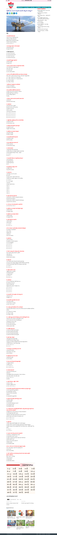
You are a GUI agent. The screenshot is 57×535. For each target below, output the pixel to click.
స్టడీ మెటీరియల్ (44, 7)
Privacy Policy (43, 534)
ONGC (18, 499)
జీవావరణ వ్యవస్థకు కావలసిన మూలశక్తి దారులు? (43, 27)
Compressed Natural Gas (13, 499)
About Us (37, 534)
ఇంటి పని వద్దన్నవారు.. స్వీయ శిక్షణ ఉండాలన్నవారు (43, 25)
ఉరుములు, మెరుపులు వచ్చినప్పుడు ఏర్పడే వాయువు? (12, 504)
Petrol (20, 499)
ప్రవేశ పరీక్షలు (33, 7)
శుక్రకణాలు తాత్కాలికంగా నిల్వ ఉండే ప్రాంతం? (29, 517)
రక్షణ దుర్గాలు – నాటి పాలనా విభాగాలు (30, 527)
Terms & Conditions (48, 534)
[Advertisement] (33, 4)
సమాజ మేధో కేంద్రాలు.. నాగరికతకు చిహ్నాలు (43, 31)
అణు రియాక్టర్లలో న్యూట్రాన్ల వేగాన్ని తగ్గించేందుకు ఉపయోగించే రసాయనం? (43, 18)
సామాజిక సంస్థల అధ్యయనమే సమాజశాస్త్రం (27, 503)
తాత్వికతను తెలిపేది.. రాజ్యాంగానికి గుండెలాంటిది (11, 517)
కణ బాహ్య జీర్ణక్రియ (41, 23)
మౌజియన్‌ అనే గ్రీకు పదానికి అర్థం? (43, 29)
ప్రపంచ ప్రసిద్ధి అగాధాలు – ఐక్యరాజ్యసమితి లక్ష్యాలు (44, 16)
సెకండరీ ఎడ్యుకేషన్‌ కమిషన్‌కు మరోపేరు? (11, 527)
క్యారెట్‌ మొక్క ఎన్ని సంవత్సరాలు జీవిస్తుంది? (42, 13)
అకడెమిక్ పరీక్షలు (19, 7)
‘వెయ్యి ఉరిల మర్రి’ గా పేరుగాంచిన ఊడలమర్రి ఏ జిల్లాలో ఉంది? (20, 528)
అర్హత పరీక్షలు (26, 7)
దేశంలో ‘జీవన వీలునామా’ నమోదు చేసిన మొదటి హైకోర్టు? (44, 11)
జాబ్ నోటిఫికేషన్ (38, 7)
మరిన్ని (49, 7)
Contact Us (40, 534)
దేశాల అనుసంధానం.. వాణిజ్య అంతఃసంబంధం (42, 21)
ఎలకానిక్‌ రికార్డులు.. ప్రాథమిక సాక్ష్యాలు (20, 517)
